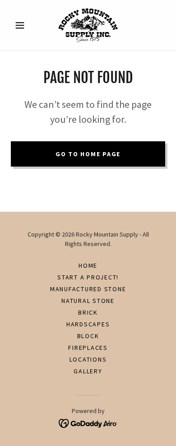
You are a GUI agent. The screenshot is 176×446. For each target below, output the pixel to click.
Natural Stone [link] (88, 301)
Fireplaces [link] (88, 348)
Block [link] (88, 336)
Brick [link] (88, 312)
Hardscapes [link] (88, 324)
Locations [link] (88, 359)
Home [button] (88, 265)
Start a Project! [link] (88, 277)
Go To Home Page (88, 154)
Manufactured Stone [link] (88, 289)
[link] (88, 25)
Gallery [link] (88, 371)
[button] (22, 25)
